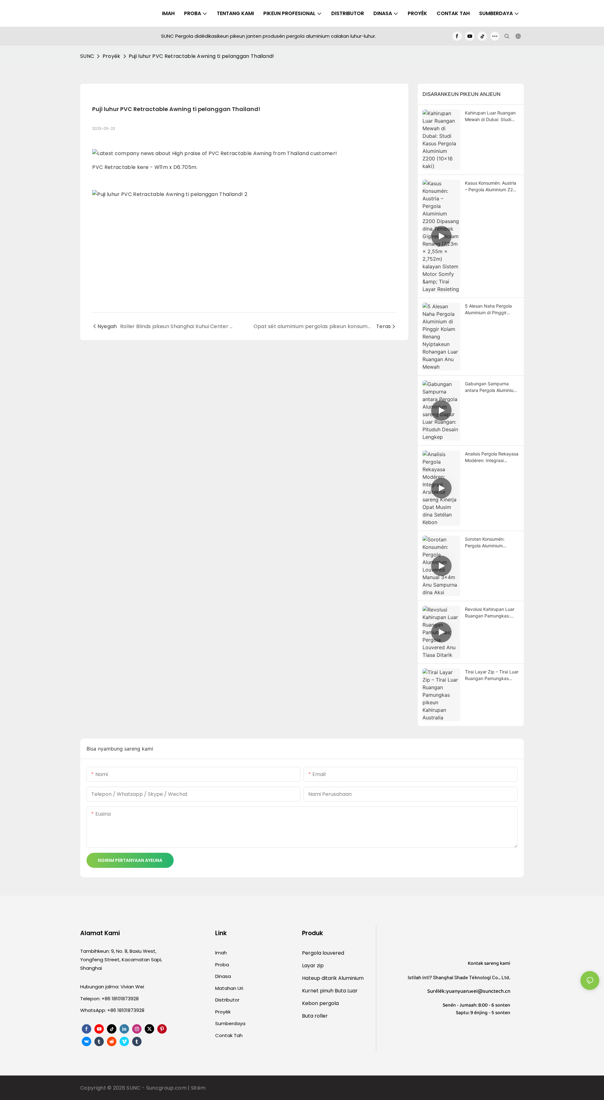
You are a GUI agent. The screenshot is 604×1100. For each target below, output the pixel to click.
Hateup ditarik (320, 978)
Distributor (227, 1000)
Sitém (198, 1088)
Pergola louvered (323, 953)
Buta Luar (346, 990)
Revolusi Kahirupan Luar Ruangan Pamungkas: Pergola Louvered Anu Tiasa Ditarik (489, 612)
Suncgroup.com (167, 1088)
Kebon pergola (320, 1003)
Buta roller (315, 1015)
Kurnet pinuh (318, 990)
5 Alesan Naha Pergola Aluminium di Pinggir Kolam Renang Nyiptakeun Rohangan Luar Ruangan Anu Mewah (492, 309)
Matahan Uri (229, 988)
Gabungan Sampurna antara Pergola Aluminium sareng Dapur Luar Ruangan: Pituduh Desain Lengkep (491, 387)
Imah (221, 952)
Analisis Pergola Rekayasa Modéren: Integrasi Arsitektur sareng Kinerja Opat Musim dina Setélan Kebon (491, 457)
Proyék (111, 56)
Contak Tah (229, 1035)
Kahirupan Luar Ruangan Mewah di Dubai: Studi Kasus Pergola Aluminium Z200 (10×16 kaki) (490, 116)
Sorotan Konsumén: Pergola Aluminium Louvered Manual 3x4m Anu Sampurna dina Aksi (490, 542)
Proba (222, 964)
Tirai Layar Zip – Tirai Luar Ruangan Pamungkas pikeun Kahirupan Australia (491, 675)
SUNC (87, 56)
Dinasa (223, 976)
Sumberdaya (230, 1023)
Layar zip (313, 965)
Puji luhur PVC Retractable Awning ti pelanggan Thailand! (201, 56)
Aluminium (351, 978)
